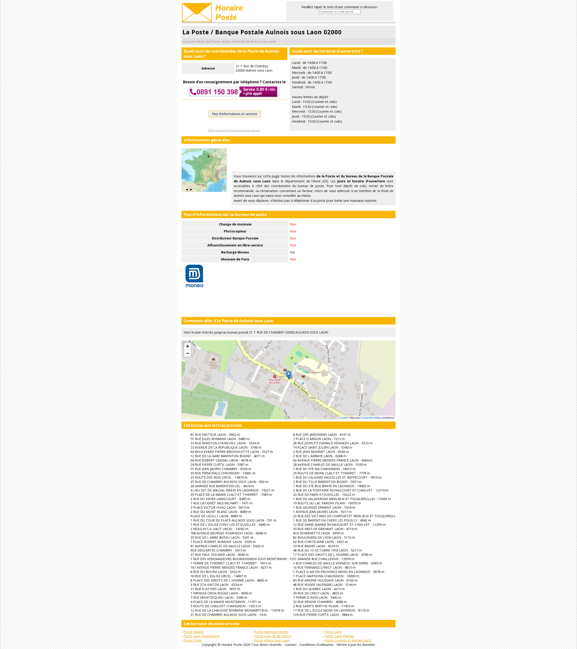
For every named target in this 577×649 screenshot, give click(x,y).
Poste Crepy (192, 640)
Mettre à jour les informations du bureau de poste (234, 130)
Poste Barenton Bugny (271, 632)
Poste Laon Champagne (201, 636)
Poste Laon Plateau (339, 636)
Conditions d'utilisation (317, 644)
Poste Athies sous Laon (271, 640)
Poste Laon (333, 632)
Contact (291, 644)
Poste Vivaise (193, 632)
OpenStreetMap (372, 417)
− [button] (187, 353)
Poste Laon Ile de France (272, 636)
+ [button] (187, 346)
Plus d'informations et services (234, 114)
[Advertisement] (313, 158)
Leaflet (344, 417)
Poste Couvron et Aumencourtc (348, 640)
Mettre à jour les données (356, 644)
